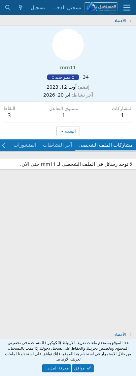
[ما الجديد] (20, 7)
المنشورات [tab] (25, 144)
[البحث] (7, 7)
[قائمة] (127, 7)
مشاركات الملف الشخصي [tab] (106, 144)
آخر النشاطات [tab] (57, 144)
